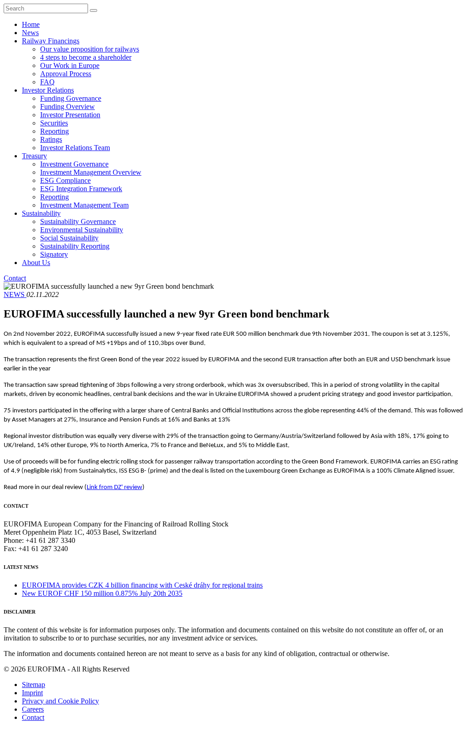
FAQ (47, 82)
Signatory (54, 254)
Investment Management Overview (90, 172)
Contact (15, 278)
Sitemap (33, 684)
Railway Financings (50, 41)
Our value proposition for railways (89, 49)
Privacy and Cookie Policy (60, 701)
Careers (33, 709)
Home (31, 24)
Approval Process (65, 74)
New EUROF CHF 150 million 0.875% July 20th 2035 (102, 593)
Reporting (54, 131)
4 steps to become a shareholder (85, 57)
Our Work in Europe (69, 65)
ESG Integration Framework (81, 189)
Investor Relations (48, 90)
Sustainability (41, 213)
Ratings (51, 139)
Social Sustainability (69, 238)
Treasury (34, 156)
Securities (54, 123)
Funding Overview (67, 106)
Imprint (32, 693)
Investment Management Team (84, 205)
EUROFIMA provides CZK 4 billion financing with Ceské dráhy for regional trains (142, 585)
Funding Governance (70, 98)
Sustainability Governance (78, 221)
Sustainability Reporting (74, 246)
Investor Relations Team (75, 147)
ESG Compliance (65, 180)
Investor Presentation (70, 115)
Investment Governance (74, 164)
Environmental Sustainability (81, 230)
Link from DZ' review (114, 487)
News (30, 32)
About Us (36, 262)
